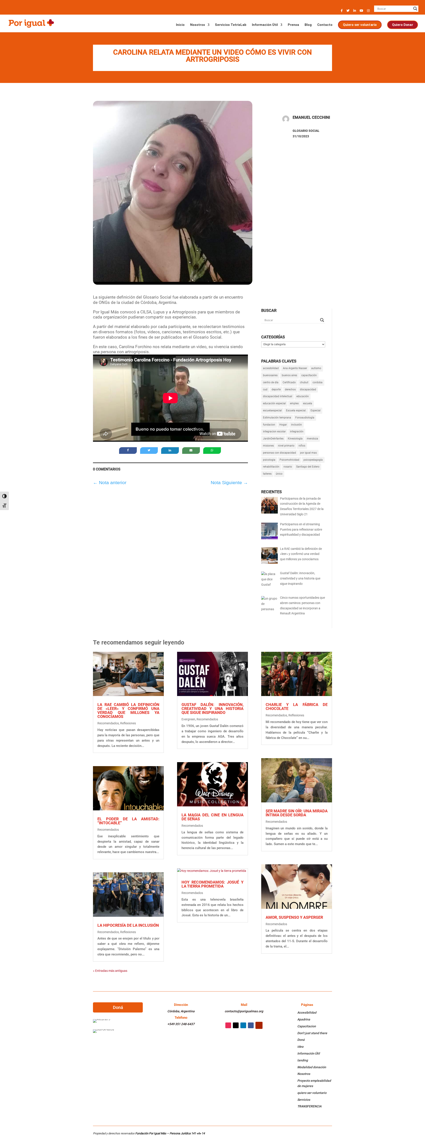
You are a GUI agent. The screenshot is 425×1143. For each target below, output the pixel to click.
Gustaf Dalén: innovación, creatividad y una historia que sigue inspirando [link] (212, 708)
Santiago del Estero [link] (307, 466)
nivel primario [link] (286, 445)
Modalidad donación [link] (311, 1067)
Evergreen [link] (188, 719)
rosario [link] (288, 466)
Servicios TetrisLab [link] (230, 25)
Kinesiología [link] (295, 438)
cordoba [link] (318, 382)
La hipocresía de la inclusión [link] (128, 925)
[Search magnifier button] (415, 9)
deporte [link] (276, 389)
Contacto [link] (324, 25)
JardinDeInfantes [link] (273, 438)
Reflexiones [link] (128, 723)
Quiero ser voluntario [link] (359, 25)
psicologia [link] (269, 459)
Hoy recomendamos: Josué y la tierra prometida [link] (212, 884)
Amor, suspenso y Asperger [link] (294, 917)
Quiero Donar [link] (402, 25)
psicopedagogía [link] (313, 459)
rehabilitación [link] (271, 466)
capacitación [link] (309, 375)
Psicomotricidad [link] (289, 459)
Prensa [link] (293, 25)
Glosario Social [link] (306, 130)
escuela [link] (307, 403)
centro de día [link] (270, 382)
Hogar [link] (283, 424)
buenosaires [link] (270, 375)
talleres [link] (267, 473)
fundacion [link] (269, 424)
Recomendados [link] (108, 723)
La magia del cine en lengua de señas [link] (212, 817)
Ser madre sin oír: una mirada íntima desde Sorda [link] (297, 813)
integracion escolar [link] (274, 431)
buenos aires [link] (289, 375)
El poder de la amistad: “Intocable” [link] (128, 821)
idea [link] (300, 1046)
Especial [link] (316, 410)
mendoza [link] (312, 438)
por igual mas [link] (308, 452)
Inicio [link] (180, 25)
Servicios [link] (303, 1099)
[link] (31, 23)
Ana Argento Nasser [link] (295, 368)
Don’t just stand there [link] (312, 1033)
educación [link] (302, 396)
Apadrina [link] (303, 1019)
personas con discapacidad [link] (279, 452)
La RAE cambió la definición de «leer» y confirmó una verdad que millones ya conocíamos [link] (128, 710)
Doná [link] (301, 1039)
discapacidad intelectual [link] (277, 396)
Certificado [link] (289, 382)
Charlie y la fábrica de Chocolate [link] (297, 706)
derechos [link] (290, 389)
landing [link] (302, 1060)
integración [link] (296, 431)
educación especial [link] (274, 403)
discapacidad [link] (308, 389)
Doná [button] (118, 1007)
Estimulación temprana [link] (277, 417)
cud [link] (265, 389)
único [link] (279, 473)
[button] (342, 12)
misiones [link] (268, 445)
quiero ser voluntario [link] (311, 1093)
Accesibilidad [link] (306, 1012)
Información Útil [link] (265, 25)
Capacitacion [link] (306, 1026)
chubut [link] (304, 382)
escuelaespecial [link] (272, 410)
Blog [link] (308, 25)
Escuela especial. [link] (296, 410)
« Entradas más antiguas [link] (110, 970)
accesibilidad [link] (271, 368)
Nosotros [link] (197, 25)
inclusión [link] (296, 424)
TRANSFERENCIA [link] (309, 1106)
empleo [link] (294, 403)
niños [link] (302, 445)
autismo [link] (316, 368)
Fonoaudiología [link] (304, 417)
